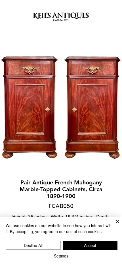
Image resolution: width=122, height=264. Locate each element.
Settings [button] (61, 256)
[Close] (114, 225)
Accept (90, 245)
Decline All (33, 245)
